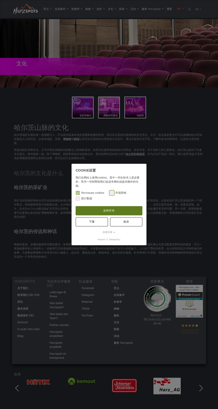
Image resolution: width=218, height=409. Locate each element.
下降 (92, 221)
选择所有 (109, 210)
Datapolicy (114, 239)
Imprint (101, 239)
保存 (126, 221)
